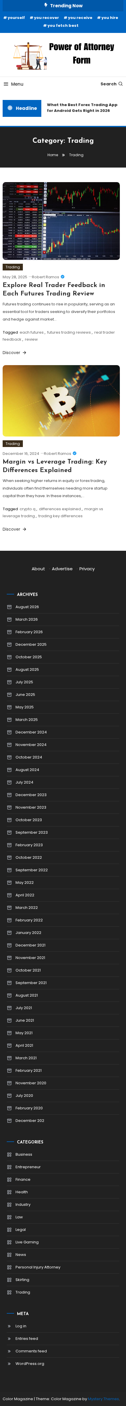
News (21, 1254)
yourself (16, 17)
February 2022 (29, 920)
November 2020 (31, 1083)
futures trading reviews (69, 332)
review (31, 339)
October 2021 (28, 970)
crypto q (27, 509)
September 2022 (32, 870)
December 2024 (31, 732)
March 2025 (27, 719)
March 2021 (26, 1058)
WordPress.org (30, 1363)
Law (19, 1217)
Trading (13, 267)
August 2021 (27, 995)
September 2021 (31, 983)
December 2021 (30, 945)
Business (24, 1154)
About (38, 569)
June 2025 (25, 694)
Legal (21, 1229)
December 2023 (31, 795)
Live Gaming (27, 1242)
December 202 (30, 1120)
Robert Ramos (45, 277)
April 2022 (25, 895)
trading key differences (60, 516)
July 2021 (24, 1008)
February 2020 (29, 1108)
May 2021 (24, 1033)
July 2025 (24, 682)
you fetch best (63, 25)
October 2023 (29, 820)
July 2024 (24, 782)
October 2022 (29, 857)
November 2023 (31, 807)
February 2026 (29, 632)
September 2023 (32, 832)
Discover (12, 353)
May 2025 (25, 707)
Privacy (87, 569)
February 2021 (29, 1070)
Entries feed (27, 1338)
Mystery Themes (103, 1399)
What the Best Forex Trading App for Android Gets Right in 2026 (80, 107)
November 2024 (31, 744)
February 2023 (29, 845)
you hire (109, 17)
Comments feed (31, 1351)
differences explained (60, 509)
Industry (23, 1204)
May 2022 (25, 882)
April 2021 (24, 1045)
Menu (17, 84)
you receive (80, 17)
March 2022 (27, 907)
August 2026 (27, 607)
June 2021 (25, 1020)
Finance (23, 1179)
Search (109, 84)
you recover (46, 17)
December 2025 (31, 644)
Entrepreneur (28, 1167)
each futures (32, 332)
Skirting (22, 1279)
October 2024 (29, 757)
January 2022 (28, 932)
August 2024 (27, 769)
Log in (21, 1326)
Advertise (62, 569)
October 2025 (29, 657)
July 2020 (24, 1095)
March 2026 (27, 619)
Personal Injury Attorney (38, 1267)
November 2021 (30, 957)
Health (22, 1192)
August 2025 (27, 669)
